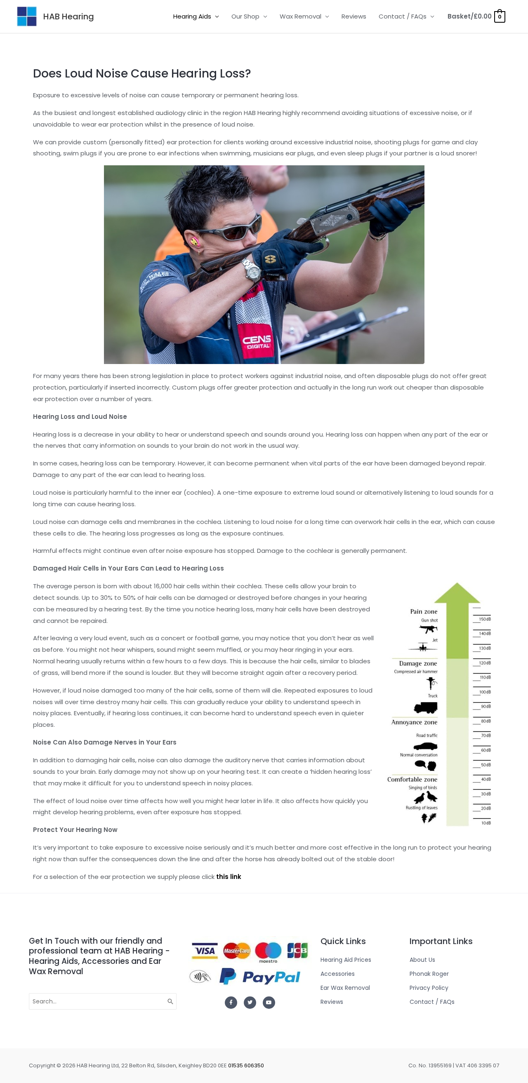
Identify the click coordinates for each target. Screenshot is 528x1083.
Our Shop (245, 16)
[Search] (171, 1001)
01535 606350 (246, 1065)
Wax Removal (300, 16)
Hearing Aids (192, 16)
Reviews (354, 16)
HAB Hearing (68, 16)
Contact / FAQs (403, 16)
